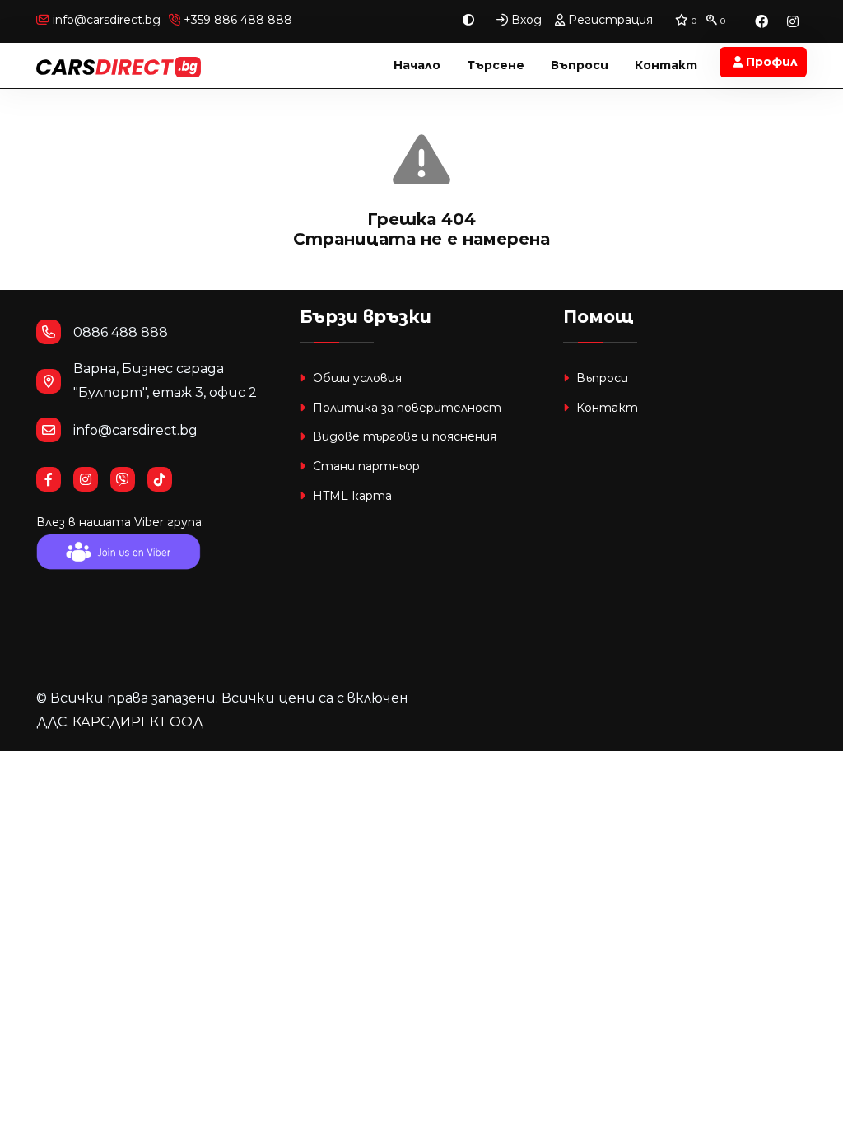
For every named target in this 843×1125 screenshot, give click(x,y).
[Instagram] (793, 21)
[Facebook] (761, 21)
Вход (525, 19)
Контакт (666, 65)
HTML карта (351, 495)
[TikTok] (165, 479)
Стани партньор (365, 466)
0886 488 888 (120, 332)
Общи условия (356, 378)
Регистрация (609, 19)
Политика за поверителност (405, 407)
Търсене (495, 65)
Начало (417, 65)
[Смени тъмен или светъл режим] (468, 20)
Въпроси (579, 65)
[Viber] (128, 479)
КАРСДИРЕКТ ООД (137, 722)
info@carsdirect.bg (107, 19)
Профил (770, 61)
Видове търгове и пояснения (403, 436)
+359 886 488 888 (236, 19)
